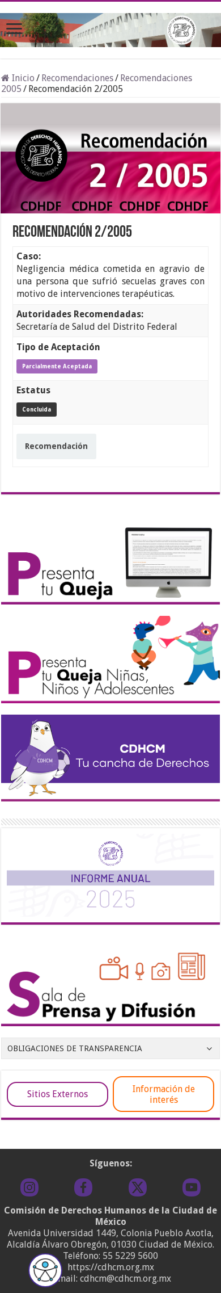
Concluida (36, 409)
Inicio (22, 78)
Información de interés (164, 1094)
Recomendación (56, 446)
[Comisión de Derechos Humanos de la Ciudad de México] (110, 27)
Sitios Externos (57, 1094)
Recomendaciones (77, 78)
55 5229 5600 (130, 1255)
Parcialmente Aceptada (57, 366)
